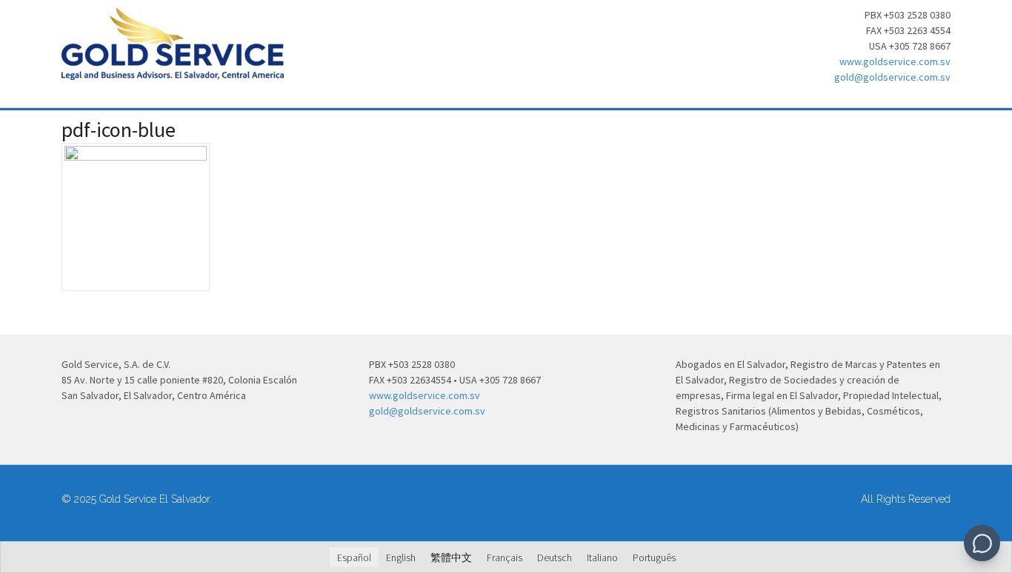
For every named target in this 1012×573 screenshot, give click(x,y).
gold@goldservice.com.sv (892, 77)
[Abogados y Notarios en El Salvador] (172, 71)
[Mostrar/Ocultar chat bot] (982, 543)
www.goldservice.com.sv (895, 61)
